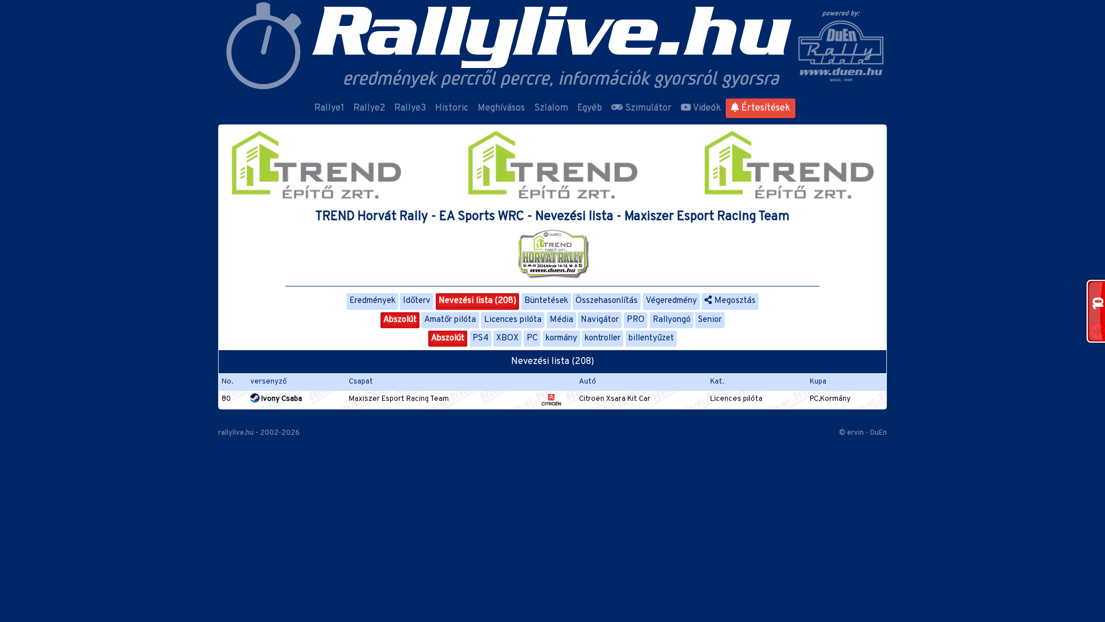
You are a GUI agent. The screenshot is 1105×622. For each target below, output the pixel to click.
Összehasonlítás (607, 300)
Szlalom (551, 108)
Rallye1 (329, 108)
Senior (710, 319)
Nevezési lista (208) (477, 300)
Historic (451, 108)
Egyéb (589, 108)
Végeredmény (671, 300)
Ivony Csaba (281, 399)
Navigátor (600, 319)
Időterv (416, 300)
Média (561, 319)
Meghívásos (501, 108)
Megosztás (734, 300)
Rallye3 (410, 108)
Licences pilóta (513, 319)
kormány (561, 338)
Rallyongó (672, 319)
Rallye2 (369, 108)
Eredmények (372, 300)
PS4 (481, 338)
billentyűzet (651, 338)
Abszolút (400, 319)
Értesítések (764, 108)
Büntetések (546, 300)
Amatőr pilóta (450, 319)
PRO (636, 319)
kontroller (602, 338)
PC (532, 338)
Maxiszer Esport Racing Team (399, 399)
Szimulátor (647, 108)
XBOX (507, 338)
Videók (706, 108)
